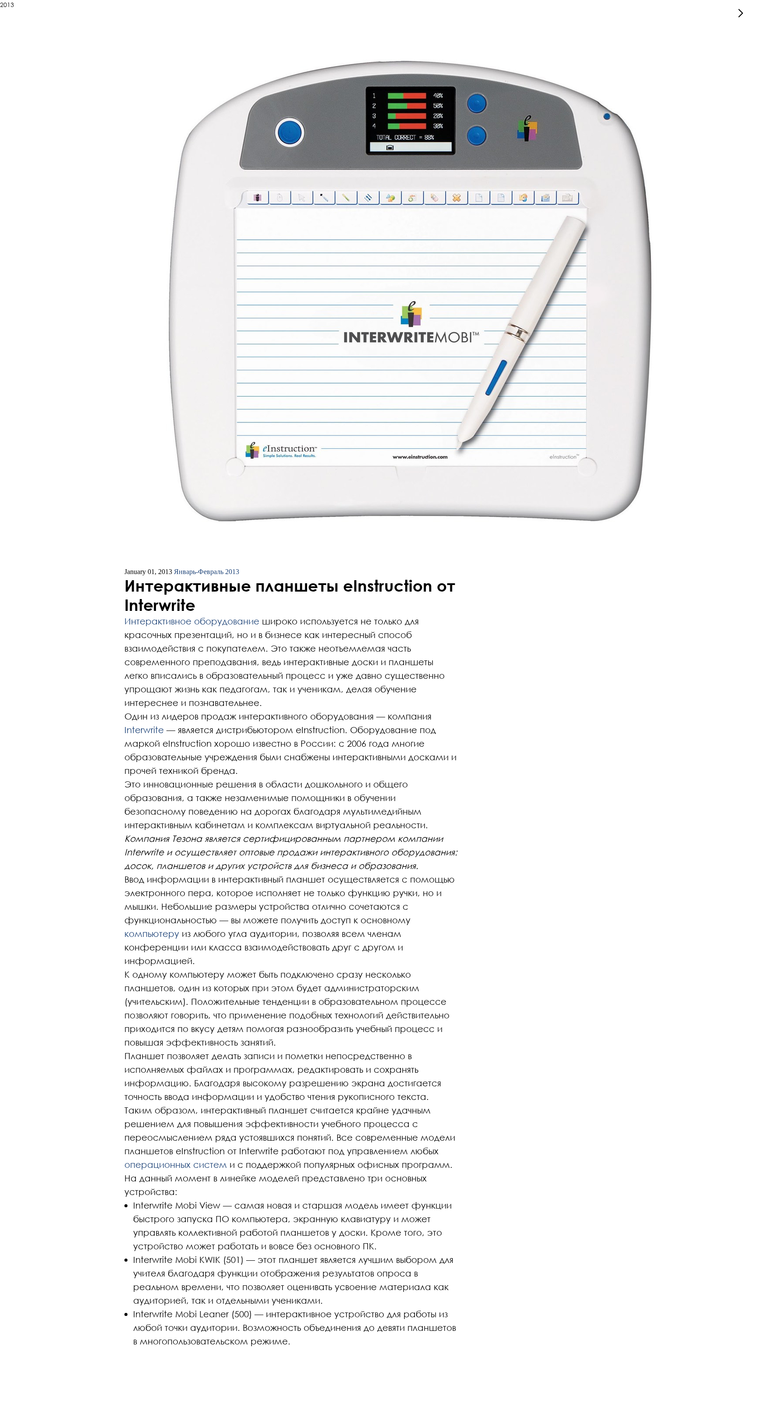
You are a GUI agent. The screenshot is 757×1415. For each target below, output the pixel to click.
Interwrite (144, 729)
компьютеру (151, 933)
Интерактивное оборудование (191, 621)
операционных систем (175, 1164)
